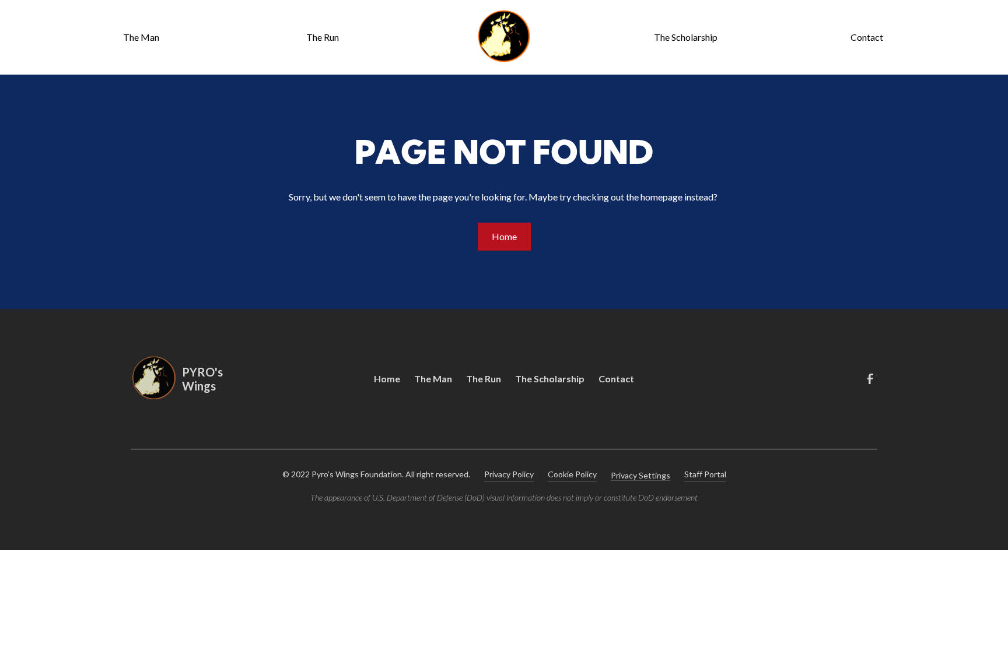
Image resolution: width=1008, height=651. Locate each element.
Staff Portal (705, 474)
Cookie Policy (572, 474)
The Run (322, 37)
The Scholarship (686, 37)
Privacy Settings (640, 475)
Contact (866, 37)
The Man (141, 37)
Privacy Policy (509, 474)
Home (504, 236)
